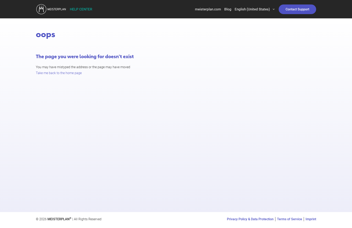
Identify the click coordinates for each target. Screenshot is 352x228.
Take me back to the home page (59, 73)
